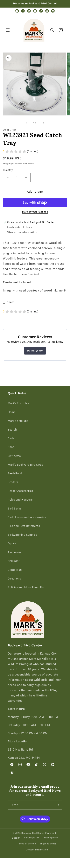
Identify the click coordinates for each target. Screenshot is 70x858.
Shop (11, 447)
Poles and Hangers (20, 499)
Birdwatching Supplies (22, 534)
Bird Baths (15, 508)
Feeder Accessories (20, 490)
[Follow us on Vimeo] (53, 11)
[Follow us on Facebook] (17, 11)
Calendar (14, 561)
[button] (8, 30)
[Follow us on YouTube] (35, 11)
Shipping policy (48, 843)
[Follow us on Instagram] (23, 11)
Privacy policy (50, 837)
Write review (35, 350)
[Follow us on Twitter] (29, 11)
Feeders (13, 482)
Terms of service (27, 843)
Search (12, 429)
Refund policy (31, 837)
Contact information (37, 849)
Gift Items (14, 456)
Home (11, 412)
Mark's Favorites (18, 403)
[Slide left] (26, 122)
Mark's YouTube (18, 420)
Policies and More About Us (26, 587)
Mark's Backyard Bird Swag (25, 464)
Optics (12, 543)
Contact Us (15, 569)
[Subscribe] (57, 805)
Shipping (7, 164)
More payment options (35, 212)
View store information (22, 232)
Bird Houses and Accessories (27, 517)
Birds (11, 438)
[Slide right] (43, 122)
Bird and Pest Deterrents (24, 526)
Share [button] (10, 302)
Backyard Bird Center (33, 833)
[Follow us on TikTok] (41, 11)
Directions (14, 578)
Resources (14, 552)
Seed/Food (15, 473)
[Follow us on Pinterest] (47, 11)
